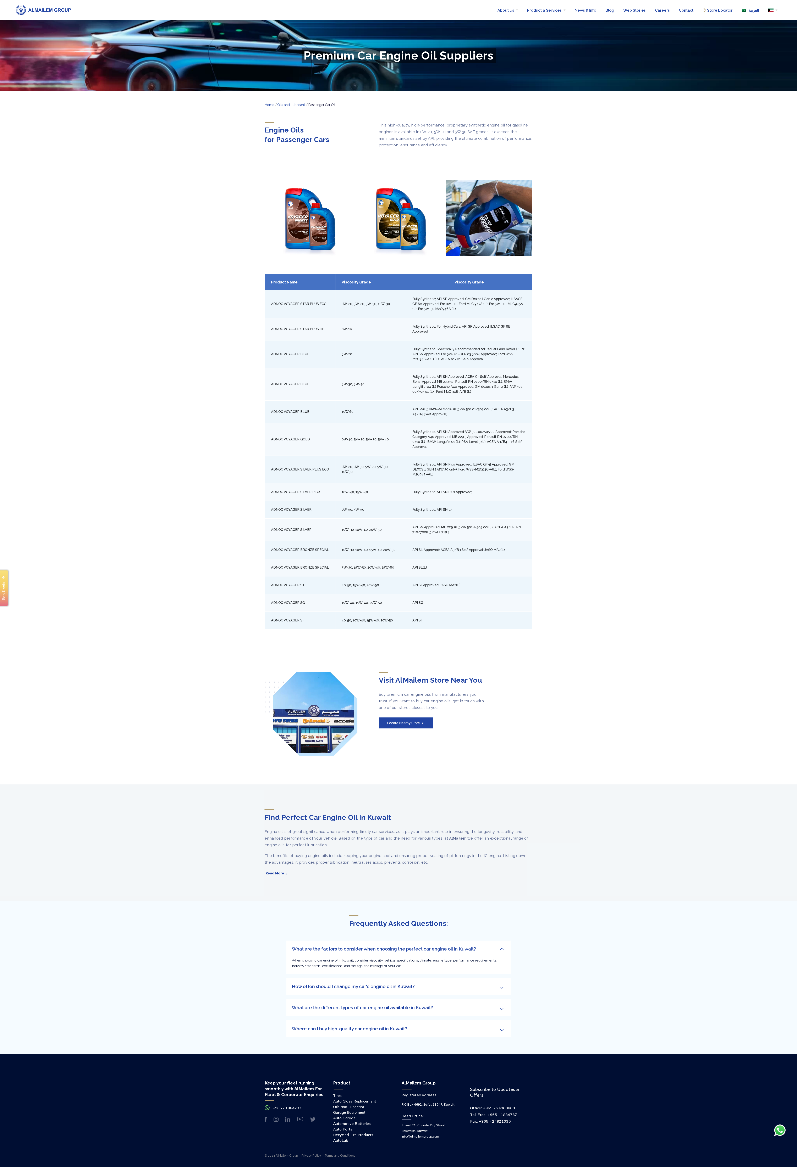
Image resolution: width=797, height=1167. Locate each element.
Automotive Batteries (352, 1123)
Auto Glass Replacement (354, 1101)
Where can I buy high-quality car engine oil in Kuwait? (349, 1028)
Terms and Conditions (340, 1155)
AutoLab (340, 1140)
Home (269, 105)
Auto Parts (342, 1129)
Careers (662, 10)
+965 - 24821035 (495, 1121)
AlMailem (457, 838)
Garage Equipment (349, 1112)
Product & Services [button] (544, 10)
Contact (686, 10)
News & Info (585, 10)
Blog (610, 10)
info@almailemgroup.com (420, 1136)
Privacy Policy (311, 1155)
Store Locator (720, 10)
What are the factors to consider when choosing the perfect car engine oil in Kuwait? (384, 949)
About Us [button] (506, 10)
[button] (773, 10)
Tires (337, 1095)
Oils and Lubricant (291, 105)
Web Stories (634, 10)
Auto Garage (344, 1118)
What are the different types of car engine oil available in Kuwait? (362, 1007)
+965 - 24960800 (499, 1108)
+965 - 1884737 (287, 1108)
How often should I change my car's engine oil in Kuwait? (353, 986)
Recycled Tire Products (353, 1134)
